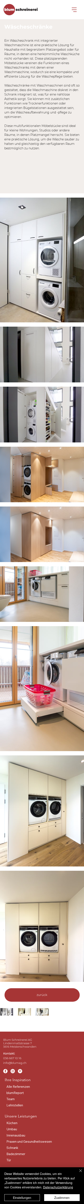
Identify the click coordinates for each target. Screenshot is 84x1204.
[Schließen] (78, 1173)
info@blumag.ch (14, 1063)
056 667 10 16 (12, 1058)
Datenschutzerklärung (58, 1187)
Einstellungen (22, 1197)
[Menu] (74, 9)
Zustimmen (62, 1197)
